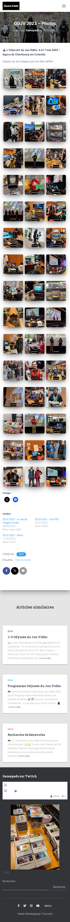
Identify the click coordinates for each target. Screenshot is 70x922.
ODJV (21, 554)
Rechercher (9, 881)
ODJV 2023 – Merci (13, 535)
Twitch (47, 906)
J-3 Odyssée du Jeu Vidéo (27, 637)
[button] (13, 78)
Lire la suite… (45, 658)
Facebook (18, 906)
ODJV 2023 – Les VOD (47, 519)
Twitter (25, 906)
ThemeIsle (46, 913)
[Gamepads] (12, 6)
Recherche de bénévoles (26, 735)
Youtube (38, 906)
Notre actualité (23, 560)
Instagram (31, 906)
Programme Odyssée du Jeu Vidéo (34, 686)
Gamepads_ (24, 791)
